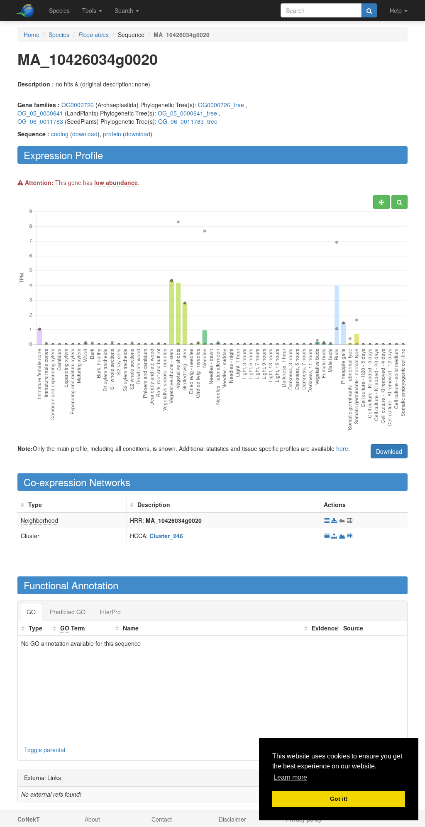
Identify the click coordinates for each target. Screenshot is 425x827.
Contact (161, 819)
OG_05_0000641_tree (187, 113)
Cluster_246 (166, 536)
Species (59, 10)
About (92, 819)
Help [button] (396, 10)
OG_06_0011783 (40, 121)
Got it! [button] (339, 798)
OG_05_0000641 (40, 113)
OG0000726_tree (221, 105)
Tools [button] (90, 10)
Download (389, 451)
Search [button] (125, 10)
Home (31, 34)
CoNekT (28, 819)
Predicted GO (67, 612)
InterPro (110, 612)
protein (112, 134)
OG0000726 (77, 105)
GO (31, 612)
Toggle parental (44, 750)
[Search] (369, 10)
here (342, 448)
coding (59, 134)
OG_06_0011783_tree (187, 121)
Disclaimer (232, 819)
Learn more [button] (290, 777)
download (85, 134)
